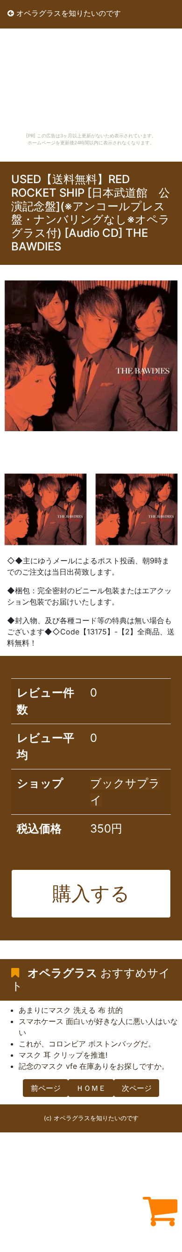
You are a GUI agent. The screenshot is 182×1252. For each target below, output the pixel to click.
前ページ (46, 1088)
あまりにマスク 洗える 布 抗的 (71, 1010)
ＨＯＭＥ (91, 1088)
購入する (91, 893)
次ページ (137, 1088)
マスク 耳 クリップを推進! (63, 1055)
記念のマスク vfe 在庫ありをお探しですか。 (94, 1066)
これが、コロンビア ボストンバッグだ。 (87, 1043)
